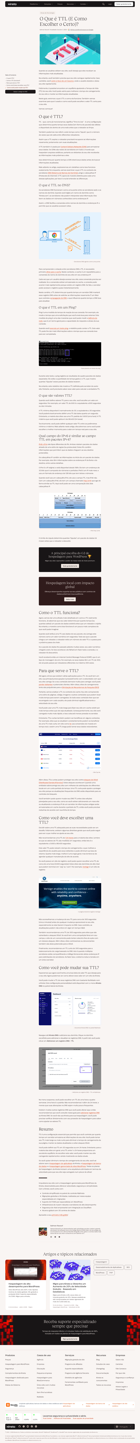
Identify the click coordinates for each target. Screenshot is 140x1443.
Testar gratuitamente (123, 4)
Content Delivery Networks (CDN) (73, 147)
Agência (40, 1359)
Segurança (9, 1368)
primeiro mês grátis (60, 1215)
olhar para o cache (53, 272)
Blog (98, 1359)
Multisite (40, 1397)
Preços (8, 1359)
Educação (41, 1368)
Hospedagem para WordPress (17, 1364)
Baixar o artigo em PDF (20, 92)
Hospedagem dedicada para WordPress (16, 1379)
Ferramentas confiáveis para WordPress (76, 1383)
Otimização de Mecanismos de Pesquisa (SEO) (80, 687)
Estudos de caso (103, 1364)
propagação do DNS (59, 298)
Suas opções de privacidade (83, 1418)
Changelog (100, 1368)
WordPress (100, 1273)
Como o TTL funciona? (13, 80)
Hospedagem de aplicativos (69, 1405)
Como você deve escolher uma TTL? (17, 85)
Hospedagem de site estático (119, 1405)
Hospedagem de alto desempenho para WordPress (24, 1285)
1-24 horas (69, 838)
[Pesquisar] (103, 4)
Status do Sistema (12, 1385)
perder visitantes (45, 684)
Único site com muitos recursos (46, 1386)
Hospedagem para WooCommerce (44, 1379)
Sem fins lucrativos (44, 1392)
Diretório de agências (73, 1377)
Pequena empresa (44, 1373)
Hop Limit (87, 481)
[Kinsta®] (12, 4)
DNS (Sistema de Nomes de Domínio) (63, 173)
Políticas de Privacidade (62, 1418)
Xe (70, 724)
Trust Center (47, 1418)
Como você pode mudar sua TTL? (17, 87)
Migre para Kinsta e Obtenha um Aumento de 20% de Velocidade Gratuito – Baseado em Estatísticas (69, 1287)
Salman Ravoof (44, 30)
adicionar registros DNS (90, 1113)
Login (110, 4)
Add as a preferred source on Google (81, 30)
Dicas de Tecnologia (47, 13)
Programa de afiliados (73, 1364)
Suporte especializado (74, 1368)
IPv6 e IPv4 (43, 444)
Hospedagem (101, 1262)
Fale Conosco (121, 1368)
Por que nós (120, 1373)
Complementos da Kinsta (15, 1373)
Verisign (86, 867)
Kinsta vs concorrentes (101, 1379)
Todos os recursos (103, 1385)
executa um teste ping (59, 328)
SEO (128, 1267)
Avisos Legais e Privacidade (122, 1388)
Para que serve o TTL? (13, 83)
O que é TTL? (10, 78)
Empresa (40, 1364)
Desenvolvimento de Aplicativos (109, 1267)
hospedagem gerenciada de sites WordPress (68, 1166)
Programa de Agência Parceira (77, 1373)
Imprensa (119, 1382)
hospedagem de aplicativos (61, 1163)
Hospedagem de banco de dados (95, 1405)
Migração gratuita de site (75, 1359)
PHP (111, 1273)
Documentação (102, 1373)
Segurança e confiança (125, 1377)
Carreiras (119, 1364)
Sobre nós (120, 1359)
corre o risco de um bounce (62, 81)
